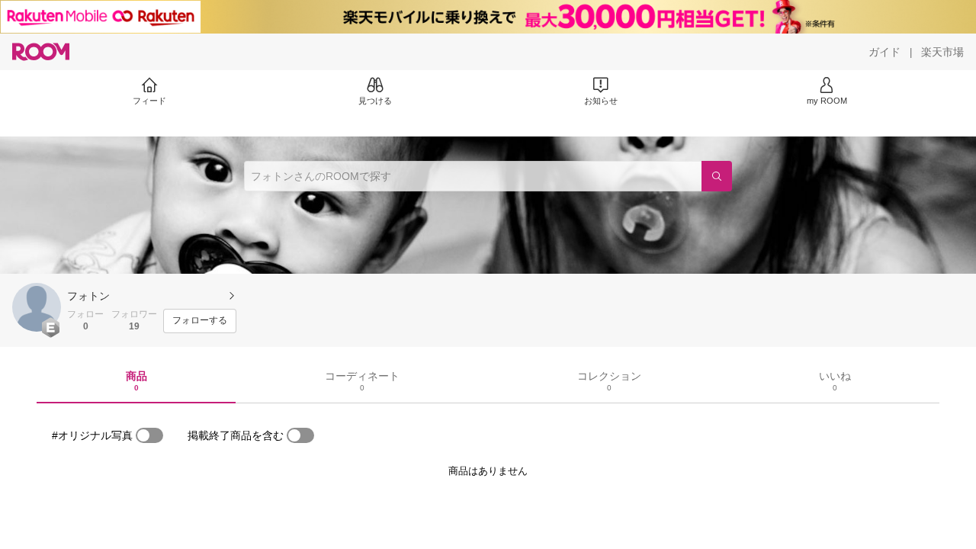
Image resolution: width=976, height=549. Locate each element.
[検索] (717, 176)
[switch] (149, 435)
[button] (36, 307)
